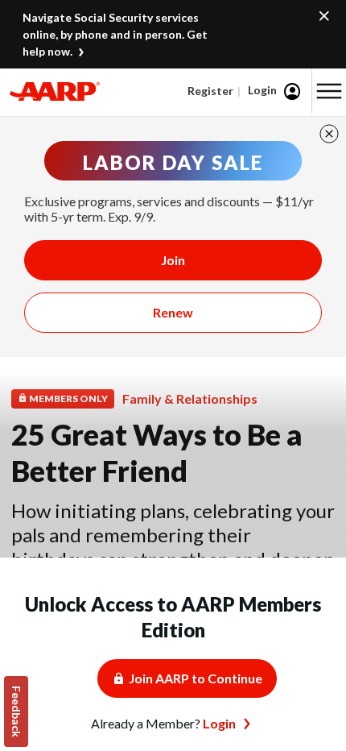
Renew (173, 312)
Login (262, 90)
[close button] (329, 133)
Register (210, 91)
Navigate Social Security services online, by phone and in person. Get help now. (115, 34)
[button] (329, 91)
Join (173, 260)
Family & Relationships (189, 398)
